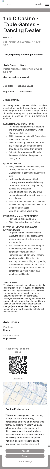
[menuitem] (6, 4)
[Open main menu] (47, 4)
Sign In (38, 4)
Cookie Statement (30, 444)
